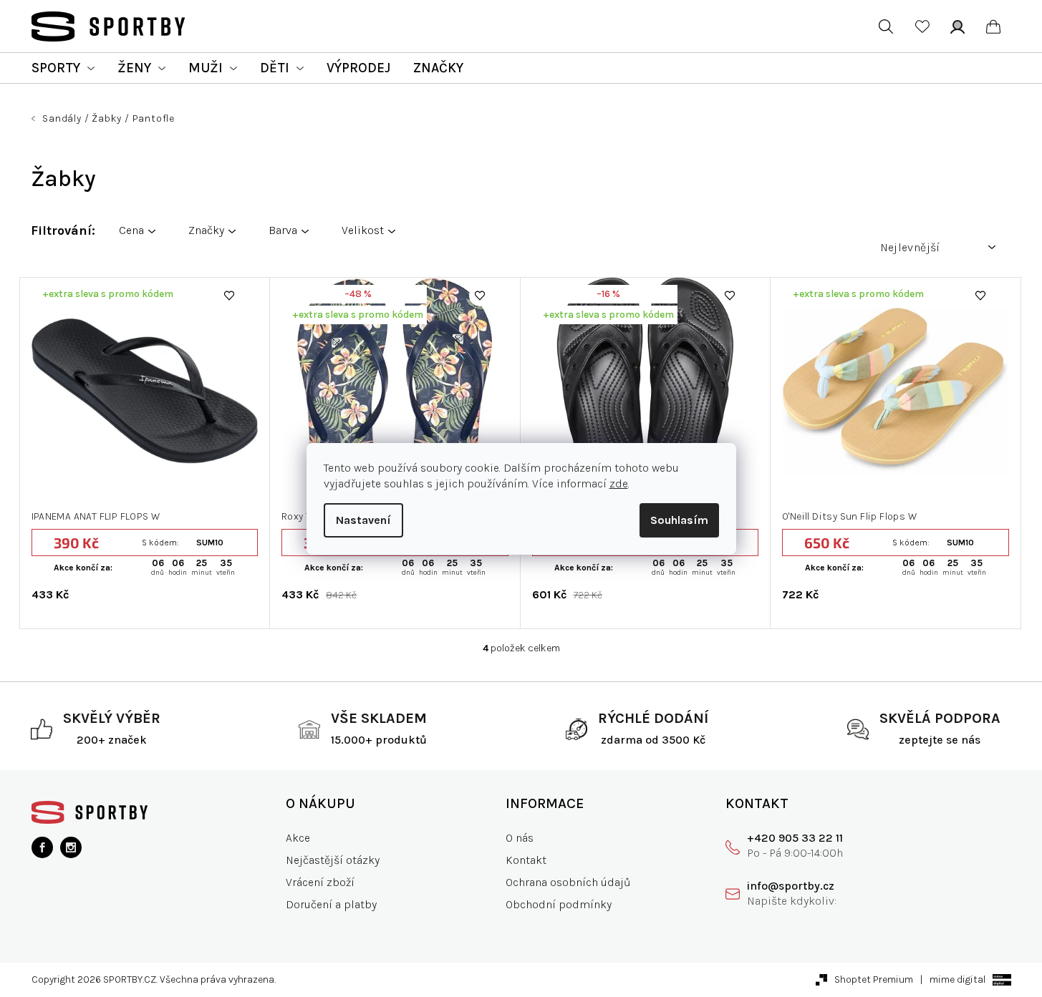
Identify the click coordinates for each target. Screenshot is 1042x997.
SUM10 (209, 543)
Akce (298, 838)
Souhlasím (679, 520)
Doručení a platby (331, 904)
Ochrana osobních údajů (568, 882)
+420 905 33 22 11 (795, 838)
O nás (520, 838)
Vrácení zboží (320, 882)
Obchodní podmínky (559, 904)
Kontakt (526, 860)
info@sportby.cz (790, 886)
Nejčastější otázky (333, 860)
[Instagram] (71, 847)
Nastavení (363, 520)
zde (618, 483)
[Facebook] (42, 847)
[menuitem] (63, 68)
